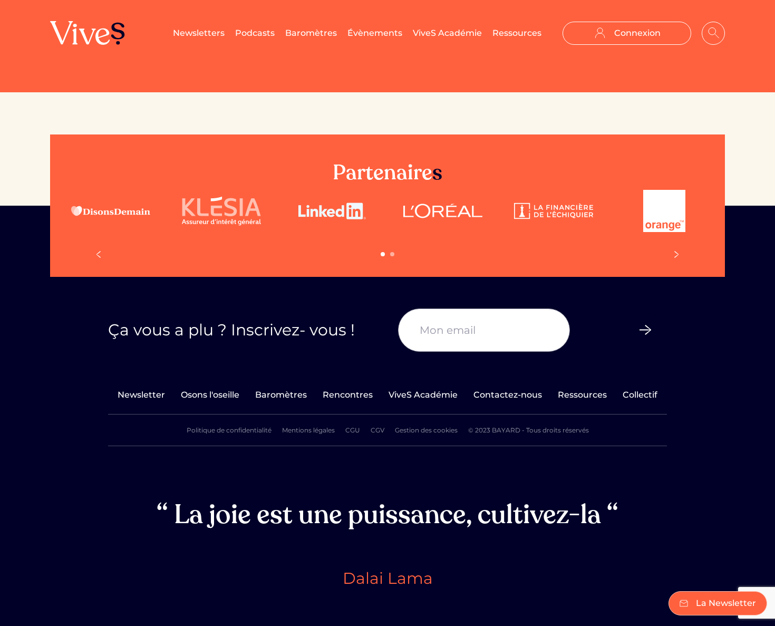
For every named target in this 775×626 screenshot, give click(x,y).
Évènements (374, 33)
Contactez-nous (507, 395)
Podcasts (255, 33)
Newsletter (141, 395)
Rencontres (348, 395)
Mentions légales (308, 430)
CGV (377, 430)
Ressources (516, 33)
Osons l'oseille (210, 395)
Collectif (640, 395)
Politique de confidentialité (229, 430)
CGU (352, 430)
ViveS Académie (447, 33)
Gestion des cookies (426, 430)
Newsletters (199, 33)
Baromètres (311, 33)
